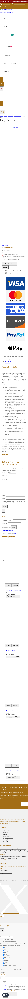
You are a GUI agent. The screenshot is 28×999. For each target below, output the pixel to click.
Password (5, 411)
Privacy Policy (6, 727)
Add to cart (6, 151)
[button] (13, 484)
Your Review (5, 367)
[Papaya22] (16, 125)
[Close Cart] (2, 818)
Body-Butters (7, 114)
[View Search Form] (1, 79)
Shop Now (24, 692)
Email (4, 386)
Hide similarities (8, 827)
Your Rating (5, 360)
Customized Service (10, 63)
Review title (5, 363)
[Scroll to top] (1, 863)
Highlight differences (10, 829)
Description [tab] (8, 249)
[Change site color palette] (5, 995)
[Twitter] (14, 801)
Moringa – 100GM (10, 538)
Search (16, 892)
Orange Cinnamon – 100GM (13, 658)
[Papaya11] (16, 123)
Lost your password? (7, 418)
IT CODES (25, 768)
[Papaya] (15, 122)
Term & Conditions (8, 729)
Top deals (5, 881)
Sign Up (16, 421)
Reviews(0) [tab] (7, 250)
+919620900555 (4, 758)
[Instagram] (1, 804)
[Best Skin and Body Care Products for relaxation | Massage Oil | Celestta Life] (7, 12)
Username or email (7, 408)
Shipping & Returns (8, 726)
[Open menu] (1, 88)
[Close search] (2, 889)
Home (5, 18)
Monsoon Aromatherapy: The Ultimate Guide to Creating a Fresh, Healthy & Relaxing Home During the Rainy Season (14, 738)
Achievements (7, 724)
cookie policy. (12, 990)
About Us (6, 71)
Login (13, 415)
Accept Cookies (12, 994)
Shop (5, 26)
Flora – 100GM (9, 598)
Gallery (5, 722)
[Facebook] (0, 772)
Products (6, 877)
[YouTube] (3, 804)
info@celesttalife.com (6, 761)
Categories (7, 873)
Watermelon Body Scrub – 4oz (13, 478)
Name (3, 383)
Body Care (15, 246)
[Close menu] (0, 866)
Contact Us (6, 718)
